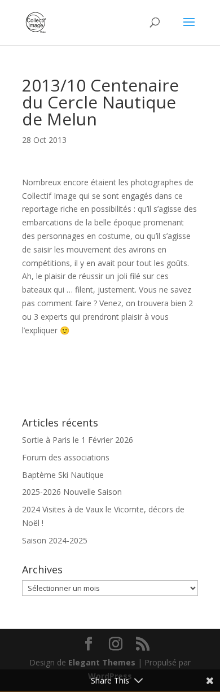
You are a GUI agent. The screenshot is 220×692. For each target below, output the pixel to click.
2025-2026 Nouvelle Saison (72, 491)
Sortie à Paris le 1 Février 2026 (77, 439)
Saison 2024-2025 (54, 540)
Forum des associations (65, 457)
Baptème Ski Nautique (63, 474)
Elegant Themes (101, 662)
